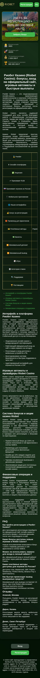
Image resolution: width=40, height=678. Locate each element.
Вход (20, 646)
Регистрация (26, 5)
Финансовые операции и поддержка (20, 308)
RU (36, 5)
